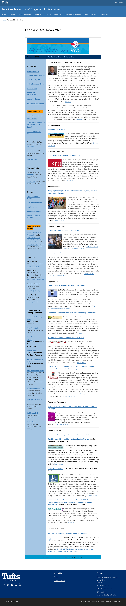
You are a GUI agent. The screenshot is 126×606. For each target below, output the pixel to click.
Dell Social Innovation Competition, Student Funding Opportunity (71, 312)
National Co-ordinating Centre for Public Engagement (67, 533)
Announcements (33, 71)
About (12, 14)
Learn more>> (72, 180)
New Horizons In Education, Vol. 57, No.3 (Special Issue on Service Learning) (72, 407)
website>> (81, 333)
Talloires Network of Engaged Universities (31, 9)
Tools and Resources (34, 202)
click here (30, 146)
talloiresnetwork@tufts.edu (106, 595)
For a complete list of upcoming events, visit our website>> (69, 435)
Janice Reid (31, 422)
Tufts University (32, 244)
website (68, 101)
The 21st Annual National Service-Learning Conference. (68, 439)
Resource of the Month (35, 103)
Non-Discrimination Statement (90, 601)
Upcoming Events (33, 99)
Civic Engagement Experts (33, 197)
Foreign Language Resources (33, 216)
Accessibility (117, 601)
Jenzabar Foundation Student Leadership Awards (66, 337)
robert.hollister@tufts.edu (36, 279)
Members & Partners (73, 14)
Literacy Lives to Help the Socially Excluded (64, 155)
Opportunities (32, 88)
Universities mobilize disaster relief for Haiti (64, 230)
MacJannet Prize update (57, 129)
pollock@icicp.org (33, 302)
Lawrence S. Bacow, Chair (34, 318)
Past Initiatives (90, 14)
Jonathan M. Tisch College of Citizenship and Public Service (34, 239)
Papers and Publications (31, 93)
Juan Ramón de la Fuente (33, 338)
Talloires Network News (36, 75)
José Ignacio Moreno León (34, 400)
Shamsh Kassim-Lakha (35, 370)
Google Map (31, 181)
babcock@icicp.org (33, 291)
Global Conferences (54, 14)
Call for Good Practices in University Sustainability (66, 286)
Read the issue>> (62, 424)
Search (120, 2)
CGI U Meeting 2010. (55, 468)
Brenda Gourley (32, 350)
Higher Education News (36, 84)
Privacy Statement (106, 601)
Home (4, 20)
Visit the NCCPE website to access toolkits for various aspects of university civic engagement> (70, 550)
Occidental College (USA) (34, 132)
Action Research (25, 14)
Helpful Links (32, 207)
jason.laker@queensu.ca (83, 394)
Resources (104, 14)
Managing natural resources (58, 253)
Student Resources (34, 211)
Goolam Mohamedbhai (35, 388)
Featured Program (33, 80)
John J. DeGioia (33, 328)
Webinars (38, 14)
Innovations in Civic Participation (34, 233)
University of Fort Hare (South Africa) (35, 117)
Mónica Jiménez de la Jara (35, 360)
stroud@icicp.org (33, 266)
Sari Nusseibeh (32, 413)
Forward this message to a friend (55, 557)
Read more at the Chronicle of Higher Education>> (80, 247)
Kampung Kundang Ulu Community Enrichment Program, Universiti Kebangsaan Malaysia (72, 192)
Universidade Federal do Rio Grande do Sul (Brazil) (36, 124)
